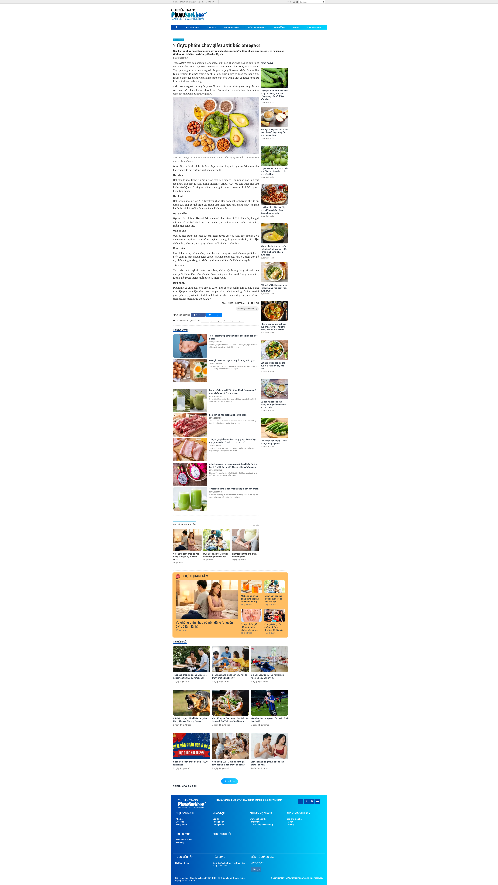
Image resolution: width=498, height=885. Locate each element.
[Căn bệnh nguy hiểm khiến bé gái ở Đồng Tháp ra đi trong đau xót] (191, 703)
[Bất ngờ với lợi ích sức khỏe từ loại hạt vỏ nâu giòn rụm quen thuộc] (274, 272)
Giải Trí (216, 819)
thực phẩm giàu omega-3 (233, 321)
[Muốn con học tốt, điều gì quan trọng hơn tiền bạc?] (216, 540)
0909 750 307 (257, 863)
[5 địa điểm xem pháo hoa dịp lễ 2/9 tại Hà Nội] (191, 746)
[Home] (176, 27)
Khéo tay (180, 842)
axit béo (205, 321)
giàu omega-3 (216, 321)
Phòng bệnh (218, 822)
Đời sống (180, 822)
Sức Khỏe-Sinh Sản (256, 27)
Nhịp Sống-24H (192, 27)
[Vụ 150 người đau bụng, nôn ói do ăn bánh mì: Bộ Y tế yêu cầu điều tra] (230, 703)
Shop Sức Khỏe (313, 27)
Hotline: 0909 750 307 (209, 2)
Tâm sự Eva (255, 822)
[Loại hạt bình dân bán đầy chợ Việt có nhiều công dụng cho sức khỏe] (274, 194)
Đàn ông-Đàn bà (294, 819)
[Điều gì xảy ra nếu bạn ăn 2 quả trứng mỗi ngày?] (190, 370)
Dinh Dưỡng (279, 27)
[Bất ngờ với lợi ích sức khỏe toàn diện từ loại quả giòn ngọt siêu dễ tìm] (274, 117)
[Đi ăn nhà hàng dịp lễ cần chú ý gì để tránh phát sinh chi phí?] (230, 659)
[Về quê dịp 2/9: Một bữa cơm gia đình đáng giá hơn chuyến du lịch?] (230, 746)
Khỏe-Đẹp (211, 27)
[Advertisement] (274, 497)
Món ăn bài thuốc (184, 839)
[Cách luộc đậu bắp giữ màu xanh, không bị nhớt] (274, 428)
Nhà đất (179, 819)
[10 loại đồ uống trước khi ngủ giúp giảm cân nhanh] (190, 499)
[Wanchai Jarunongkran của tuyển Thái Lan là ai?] (269, 703)
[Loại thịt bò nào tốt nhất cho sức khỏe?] (190, 425)
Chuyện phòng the (258, 819)
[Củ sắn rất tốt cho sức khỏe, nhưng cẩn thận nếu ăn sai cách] (274, 389)
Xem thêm (230, 781)
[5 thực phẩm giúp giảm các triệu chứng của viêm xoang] (251, 615)
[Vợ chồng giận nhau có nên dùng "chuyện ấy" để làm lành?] (187, 540)
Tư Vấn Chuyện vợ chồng (261, 824)
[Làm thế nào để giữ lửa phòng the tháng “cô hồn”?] (269, 746)
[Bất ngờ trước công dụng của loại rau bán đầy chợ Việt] (274, 350)
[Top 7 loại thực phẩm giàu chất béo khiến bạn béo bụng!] (190, 346)
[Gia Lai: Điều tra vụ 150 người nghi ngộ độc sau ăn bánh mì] (269, 659)
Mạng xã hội (181, 824)
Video (295, 27)
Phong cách (218, 824)
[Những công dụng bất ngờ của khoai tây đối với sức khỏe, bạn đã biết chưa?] (274, 311)
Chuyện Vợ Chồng (231, 27)
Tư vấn (290, 822)
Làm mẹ (290, 824)
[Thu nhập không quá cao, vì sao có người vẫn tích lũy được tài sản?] (191, 659)
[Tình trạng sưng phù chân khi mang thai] (245, 540)
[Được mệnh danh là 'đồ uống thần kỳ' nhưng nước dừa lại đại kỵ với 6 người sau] (190, 400)
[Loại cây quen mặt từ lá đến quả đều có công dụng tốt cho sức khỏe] (274, 156)
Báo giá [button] (256, 869)
